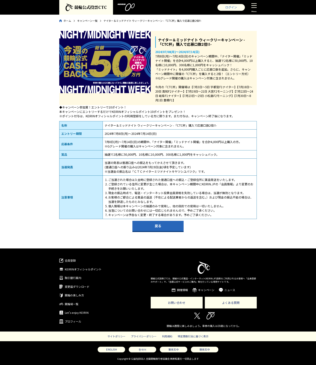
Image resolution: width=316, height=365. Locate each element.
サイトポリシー (116, 336)
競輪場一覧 (71, 304)
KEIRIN (210, 315)
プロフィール (73, 321)
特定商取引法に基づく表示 (193, 336)
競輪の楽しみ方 (74, 295)
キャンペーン (206, 290)
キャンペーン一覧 (87, 21)
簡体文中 (205, 349)
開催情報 (182, 290)
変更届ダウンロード (77, 287)
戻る (158, 225)
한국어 (142, 349)
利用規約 (167, 336)
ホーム (67, 21)
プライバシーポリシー (144, 336)
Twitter (197, 315)
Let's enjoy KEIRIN (77, 313)
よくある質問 (231, 302)
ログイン (231, 7)
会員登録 (70, 260)
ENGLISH (111, 349)
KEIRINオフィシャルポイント (83, 269)
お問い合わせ (176, 302)
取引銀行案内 (73, 278)
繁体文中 (173, 349)
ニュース (229, 290)
